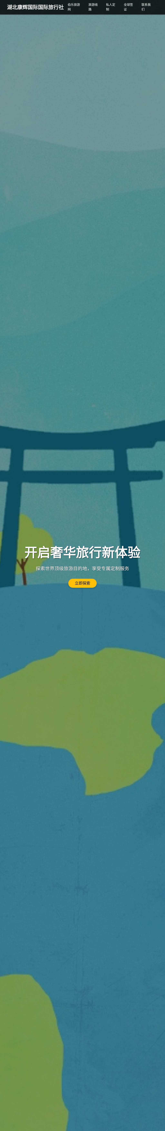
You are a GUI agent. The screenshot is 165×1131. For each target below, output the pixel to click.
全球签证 (128, 7)
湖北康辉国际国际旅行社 (35, 7)
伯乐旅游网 (74, 7)
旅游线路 (93, 7)
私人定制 (110, 7)
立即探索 (82, 583)
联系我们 (146, 7)
